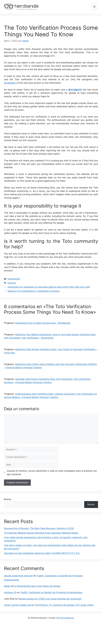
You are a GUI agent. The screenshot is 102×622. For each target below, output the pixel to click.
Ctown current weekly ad (17, 605)
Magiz (7, 586)
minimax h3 (10, 592)
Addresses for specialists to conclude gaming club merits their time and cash (49, 287)
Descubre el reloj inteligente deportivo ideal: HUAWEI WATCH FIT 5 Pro (42, 553)
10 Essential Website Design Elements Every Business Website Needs (41, 533)
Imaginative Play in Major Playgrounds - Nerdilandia (42, 323)
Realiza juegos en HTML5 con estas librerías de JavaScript (50, 598)
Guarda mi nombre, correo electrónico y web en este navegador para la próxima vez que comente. (52, 473)
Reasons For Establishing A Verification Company (34, 291)
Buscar (7, 499)
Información (14, 279)
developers (10, 83)
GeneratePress (67, 618)
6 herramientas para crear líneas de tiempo (37, 586)
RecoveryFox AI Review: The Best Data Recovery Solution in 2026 (39, 528)
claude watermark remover (18, 575)
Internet (12, 283)
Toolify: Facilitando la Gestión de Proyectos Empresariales (51, 592)
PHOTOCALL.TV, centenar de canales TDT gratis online (64, 605)
